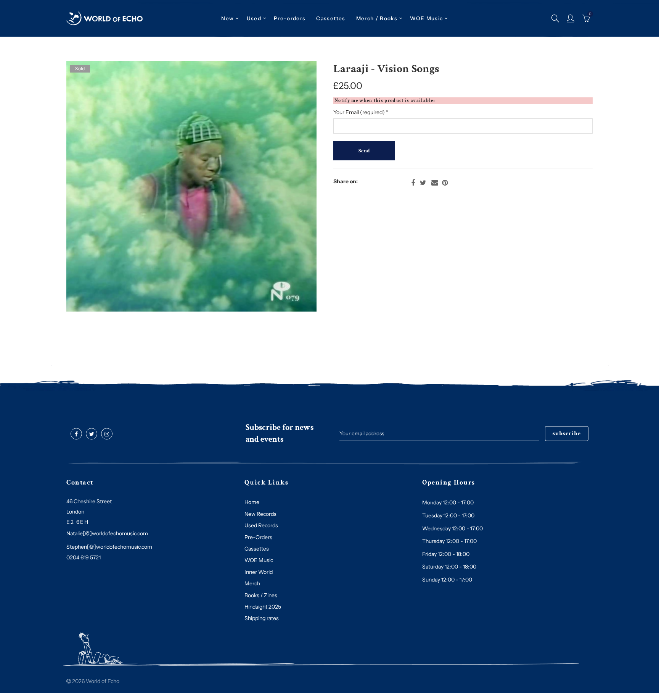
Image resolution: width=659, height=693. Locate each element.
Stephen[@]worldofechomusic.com (109, 546)
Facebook (413, 182)
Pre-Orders (258, 537)
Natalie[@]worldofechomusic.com (107, 533)
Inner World (258, 572)
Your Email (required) (360, 112)
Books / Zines (260, 595)
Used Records (261, 525)
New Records (260, 513)
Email (434, 182)
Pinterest (445, 182)
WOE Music (426, 18)
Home (251, 502)
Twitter (423, 182)
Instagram (106, 434)
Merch (252, 583)
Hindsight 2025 (262, 606)
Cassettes (256, 548)
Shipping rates (261, 618)
